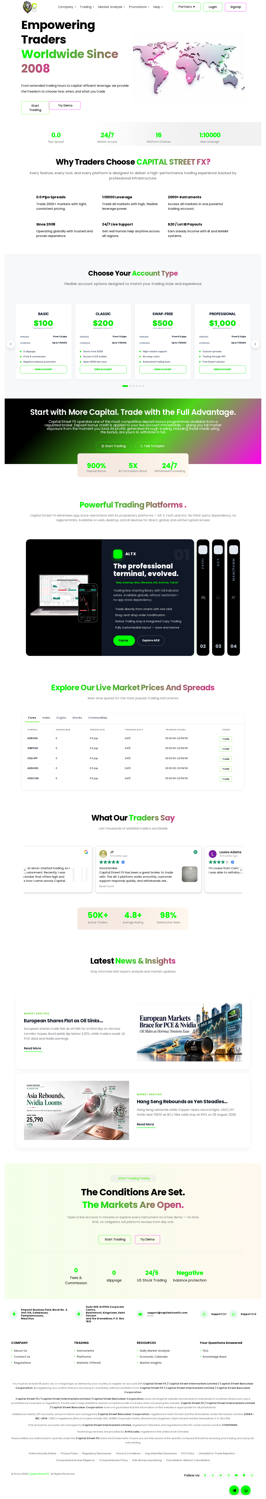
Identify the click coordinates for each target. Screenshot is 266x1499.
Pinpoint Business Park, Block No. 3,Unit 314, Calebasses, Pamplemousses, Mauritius (44, 1314)
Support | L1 (218, 1313)
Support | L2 (248, 1313)
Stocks (77, 718)
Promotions (138, 7)
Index (46, 718)
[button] (241, 870)
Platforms (84, 1357)
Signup (123, 640)
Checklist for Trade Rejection (217, 1453)
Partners (186, 6)
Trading (86, 7)
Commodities (97, 718)
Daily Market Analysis (155, 1351)
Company (65, 7)
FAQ (205, 1351)
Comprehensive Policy (113, 1460)
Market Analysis (110, 7)
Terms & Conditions (128, 1453)
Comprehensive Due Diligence (75, 1460)
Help (156, 7)
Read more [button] (36, 886)
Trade (225, 738)
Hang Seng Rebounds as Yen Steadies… (182, 1102)
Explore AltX (151, 640)
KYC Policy (187, 1453)
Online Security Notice (42, 1453)
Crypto (61, 718)
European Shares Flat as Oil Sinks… (63, 1020)
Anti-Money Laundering (147, 1460)
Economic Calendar (154, 1357)
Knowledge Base (214, 1357)
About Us (20, 1351)
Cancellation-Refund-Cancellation (188, 1460)
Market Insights (151, 1363)
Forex (32, 718)
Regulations (22, 1363)
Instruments (85, 1351)
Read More (32, 1048)
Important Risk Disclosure (161, 1453)
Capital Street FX (38, 1474)
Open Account (43, 369)
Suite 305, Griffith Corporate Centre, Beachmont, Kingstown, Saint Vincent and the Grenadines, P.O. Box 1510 (105, 1314)
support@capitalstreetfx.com (167, 1312)
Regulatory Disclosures (96, 1453)
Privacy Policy (69, 1453)
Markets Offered (88, 1363)
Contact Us (22, 1357)
